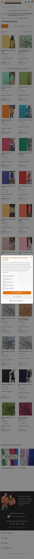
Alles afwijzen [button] (17, 296)
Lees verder (11, 272)
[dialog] (17, 279)
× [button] (31, 257)
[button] (17, 301)
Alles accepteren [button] (17, 292)
